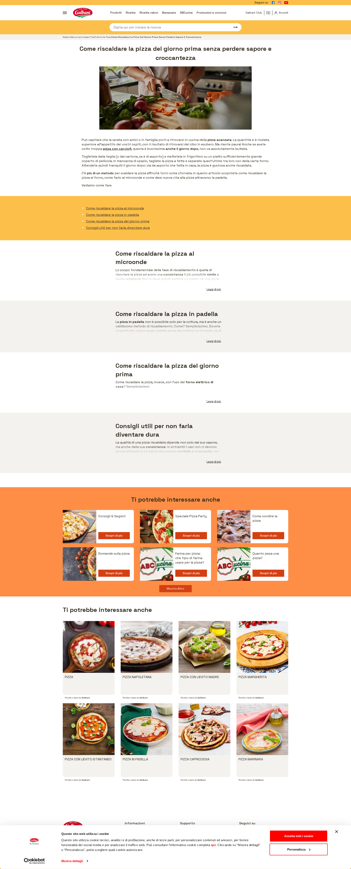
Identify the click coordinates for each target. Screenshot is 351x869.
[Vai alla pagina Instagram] (279, 2)
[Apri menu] (64, 12)
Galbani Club (254, 12)
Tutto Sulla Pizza (103, 37)
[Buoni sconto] (269, 12)
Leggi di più (214, 289)
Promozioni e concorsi (211, 12)
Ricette (130, 12)
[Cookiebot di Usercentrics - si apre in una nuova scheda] (34, 861)
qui (213, 845)
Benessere (169, 12)
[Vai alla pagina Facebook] (273, 2)
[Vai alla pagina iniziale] (83, 12)
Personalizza (296, 849)
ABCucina (186, 12)
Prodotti (116, 12)
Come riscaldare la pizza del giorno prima (117, 221)
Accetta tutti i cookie (298, 836)
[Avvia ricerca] (233, 27)
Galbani (66, 37)
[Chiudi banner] (336, 831)
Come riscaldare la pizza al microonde (115, 208)
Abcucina (75, 37)
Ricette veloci (149, 12)
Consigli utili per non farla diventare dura (118, 228)
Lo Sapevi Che (87, 37)
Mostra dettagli (72, 861)
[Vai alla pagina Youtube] (286, 2)
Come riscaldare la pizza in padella (112, 215)
